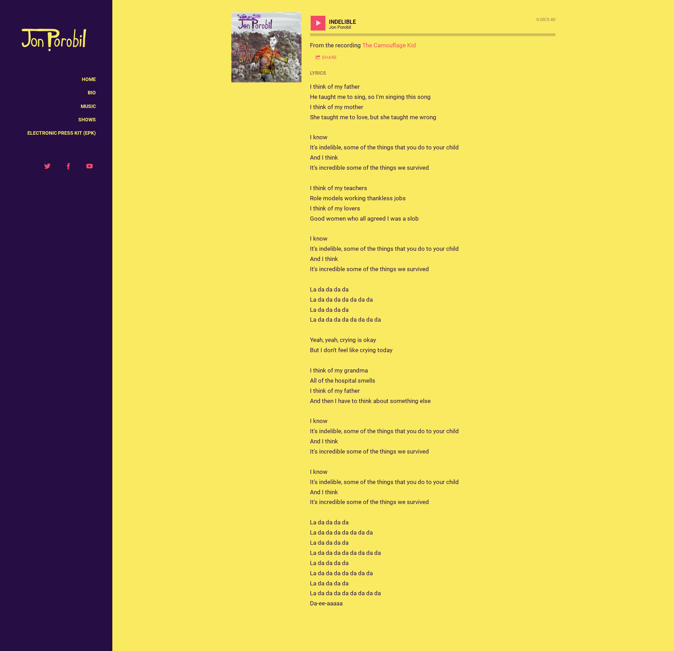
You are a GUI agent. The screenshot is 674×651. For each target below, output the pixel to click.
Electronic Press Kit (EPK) (61, 133)
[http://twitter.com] (47, 166)
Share (329, 57)
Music (88, 106)
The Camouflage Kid (389, 45)
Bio (92, 92)
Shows (87, 119)
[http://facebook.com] (68, 166)
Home (89, 79)
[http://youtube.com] (89, 166)
